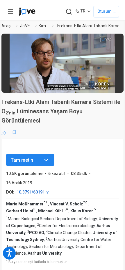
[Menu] (46, 160)
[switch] (72, 85)
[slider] (38, 85)
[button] (117, 40)
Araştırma (7, 25)
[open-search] (69, 12)
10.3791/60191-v (33, 192)
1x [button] (102, 85)
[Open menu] (10, 11)
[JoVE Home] (27, 12)
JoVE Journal (26, 25)
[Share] (3, 132)
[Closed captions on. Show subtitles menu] (113, 85)
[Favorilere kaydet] (14, 132)
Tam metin (22, 160)
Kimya (44, 25)
